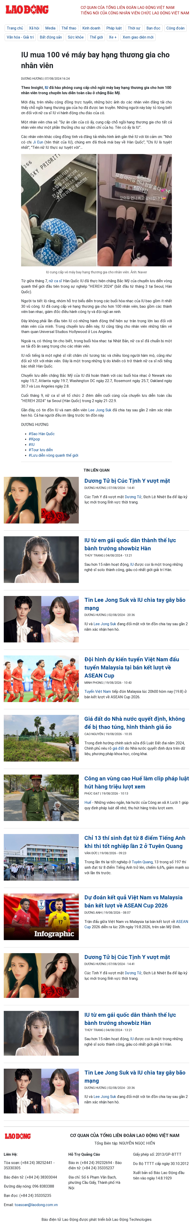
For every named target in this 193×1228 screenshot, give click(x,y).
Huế (87, 802)
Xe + (113, 37)
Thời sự (134, 28)
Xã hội (34, 28)
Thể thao (68, 28)
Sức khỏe (76, 37)
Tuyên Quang (142, 862)
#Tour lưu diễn (41, 450)
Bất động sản (51, 37)
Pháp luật (114, 28)
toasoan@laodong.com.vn (36, 1205)
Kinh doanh (91, 28)
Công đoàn (175, 28)
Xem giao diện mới (138, 37)
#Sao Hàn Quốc (42, 434)
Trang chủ (15, 28)
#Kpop (34, 439)
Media (50, 28)
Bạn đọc (153, 28)
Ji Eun (38, 142)
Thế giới (96, 37)
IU (46, 87)
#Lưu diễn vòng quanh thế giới (53, 455)
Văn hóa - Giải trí (20, 37)
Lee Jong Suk (99, 410)
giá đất (118, 748)
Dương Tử (133, 497)
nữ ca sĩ (55, 281)
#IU (31, 444)
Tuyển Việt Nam (97, 691)
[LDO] (41, 501)
